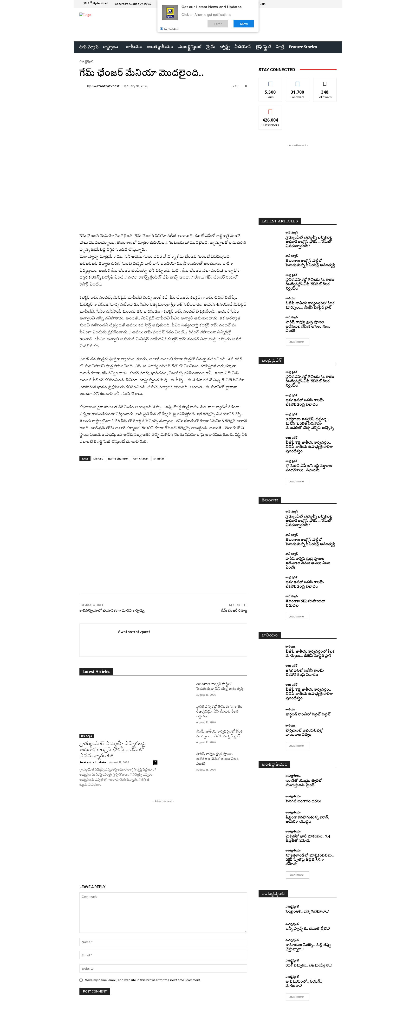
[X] (328, 4)
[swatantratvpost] (83, 86)
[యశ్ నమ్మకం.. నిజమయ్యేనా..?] (270, 963)
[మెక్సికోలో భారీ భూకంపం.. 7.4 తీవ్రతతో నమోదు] (270, 836)
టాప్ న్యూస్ (86, 735)
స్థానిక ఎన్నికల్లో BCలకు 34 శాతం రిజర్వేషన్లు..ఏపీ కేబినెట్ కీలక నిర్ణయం (219, 711)
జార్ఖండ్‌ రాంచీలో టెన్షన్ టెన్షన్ (308, 714)
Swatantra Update (92, 762)
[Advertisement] (163, 543)
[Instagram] (322, 4)
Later (218, 23)
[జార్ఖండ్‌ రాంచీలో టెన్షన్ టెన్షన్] (270, 712)
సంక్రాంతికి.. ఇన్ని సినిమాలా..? (307, 912)
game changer (118, 458)
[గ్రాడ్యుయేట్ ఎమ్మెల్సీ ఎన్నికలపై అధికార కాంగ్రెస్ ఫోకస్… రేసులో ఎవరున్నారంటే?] (118, 710)
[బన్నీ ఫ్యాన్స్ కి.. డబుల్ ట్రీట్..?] (270, 927)
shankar (158, 458)
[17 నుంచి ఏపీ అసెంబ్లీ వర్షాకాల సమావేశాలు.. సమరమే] (270, 465)
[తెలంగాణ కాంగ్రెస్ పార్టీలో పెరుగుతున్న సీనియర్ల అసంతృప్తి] (180, 690)
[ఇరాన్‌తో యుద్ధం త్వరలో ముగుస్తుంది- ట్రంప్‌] (270, 780)
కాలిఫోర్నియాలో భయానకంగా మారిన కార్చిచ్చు (111, 610)
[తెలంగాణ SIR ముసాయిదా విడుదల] (270, 601)
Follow (297, 81)
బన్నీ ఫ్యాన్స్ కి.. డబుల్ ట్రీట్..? (308, 929)
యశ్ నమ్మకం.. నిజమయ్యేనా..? (309, 965)
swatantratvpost (105, 86)
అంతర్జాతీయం (293, 775)
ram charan (141, 458)
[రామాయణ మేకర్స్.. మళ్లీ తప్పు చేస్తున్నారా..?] (270, 944)
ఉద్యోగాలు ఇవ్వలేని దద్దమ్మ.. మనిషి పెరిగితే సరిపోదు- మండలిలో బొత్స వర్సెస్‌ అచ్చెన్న (310, 424)
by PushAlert (171, 29)
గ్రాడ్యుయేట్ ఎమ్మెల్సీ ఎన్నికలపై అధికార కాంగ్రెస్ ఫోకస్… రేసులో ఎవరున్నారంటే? (112, 750)
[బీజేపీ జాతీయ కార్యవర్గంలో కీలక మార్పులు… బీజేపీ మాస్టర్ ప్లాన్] (180, 737)
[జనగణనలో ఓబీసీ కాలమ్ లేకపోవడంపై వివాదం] (270, 400)
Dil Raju (98, 458)
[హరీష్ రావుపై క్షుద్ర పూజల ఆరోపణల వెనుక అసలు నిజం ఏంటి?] (180, 760)
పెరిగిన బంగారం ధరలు (303, 801)
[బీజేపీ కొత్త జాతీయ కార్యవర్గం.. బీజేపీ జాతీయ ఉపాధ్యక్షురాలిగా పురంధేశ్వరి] (270, 442)
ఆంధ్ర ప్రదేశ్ (291, 274)
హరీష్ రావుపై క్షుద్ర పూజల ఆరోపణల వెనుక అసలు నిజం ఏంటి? (217, 759)
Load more (296, 342)
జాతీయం (290, 298)
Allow (244, 23)
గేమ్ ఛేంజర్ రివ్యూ (234, 610)
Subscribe (270, 109)
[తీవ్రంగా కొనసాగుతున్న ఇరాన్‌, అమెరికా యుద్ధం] (270, 817)
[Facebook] (316, 4)
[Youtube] (334, 4)
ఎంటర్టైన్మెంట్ (86, 61)
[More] (201, 102)
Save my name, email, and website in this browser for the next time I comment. (143, 980)
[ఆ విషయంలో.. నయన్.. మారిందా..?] (270, 981)
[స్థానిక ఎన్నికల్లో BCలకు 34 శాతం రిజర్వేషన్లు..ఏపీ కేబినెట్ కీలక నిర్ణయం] (180, 712)
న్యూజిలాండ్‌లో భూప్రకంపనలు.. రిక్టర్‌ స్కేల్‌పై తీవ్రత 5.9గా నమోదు (310, 860)
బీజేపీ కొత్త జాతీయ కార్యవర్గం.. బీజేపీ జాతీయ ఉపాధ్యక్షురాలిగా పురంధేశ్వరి (309, 447)
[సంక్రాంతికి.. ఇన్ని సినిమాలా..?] (270, 909)
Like (270, 81)
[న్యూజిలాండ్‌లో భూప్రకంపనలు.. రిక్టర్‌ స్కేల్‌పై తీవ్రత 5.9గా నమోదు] (270, 855)
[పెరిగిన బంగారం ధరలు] (270, 799)
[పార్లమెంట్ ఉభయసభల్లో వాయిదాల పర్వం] (270, 730)
